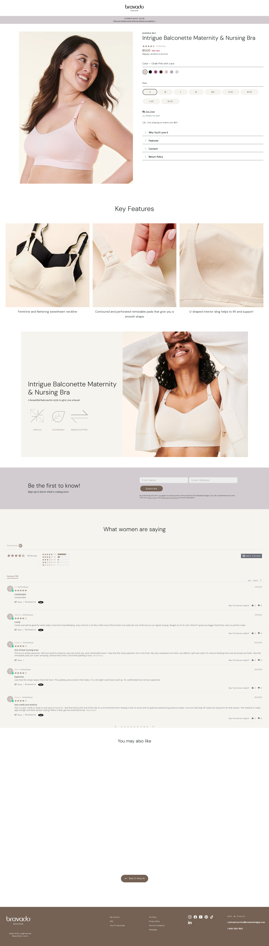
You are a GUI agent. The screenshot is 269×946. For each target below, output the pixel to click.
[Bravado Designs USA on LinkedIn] (190, 922)
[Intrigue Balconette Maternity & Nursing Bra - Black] (26, 850)
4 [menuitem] (131, 726)
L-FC (151, 101)
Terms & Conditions (156, 925)
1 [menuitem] (121, 726)
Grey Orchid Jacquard (172, 72)
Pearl (177, 72)
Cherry (161, 72)
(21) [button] (55, 557)
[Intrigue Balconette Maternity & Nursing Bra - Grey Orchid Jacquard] (47, 850)
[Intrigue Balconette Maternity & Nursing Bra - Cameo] (42, 850)
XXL (212, 92)
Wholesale (153, 930)
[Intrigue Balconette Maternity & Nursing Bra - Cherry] (37, 850)
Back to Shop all (136, 878)
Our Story (152, 917)
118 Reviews (161, 46)
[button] (251, 556)
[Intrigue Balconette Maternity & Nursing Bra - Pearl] (53, 850)
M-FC (249, 92)
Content (153, 148)
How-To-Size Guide (117, 925)
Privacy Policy (154, 921)
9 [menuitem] (147, 726)
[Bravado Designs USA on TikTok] (211, 917)
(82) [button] (55, 554)
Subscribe (151, 488)
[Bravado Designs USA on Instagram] (190, 917)
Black (150, 72)
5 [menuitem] (134, 726)
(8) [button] (55, 559)
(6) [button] (55, 562)
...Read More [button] (97, 655)
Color (158, 63)
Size (144, 83)
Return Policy (156, 156)
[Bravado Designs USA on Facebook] (195, 917)
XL (196, 92)
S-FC (231, 92)
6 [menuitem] (137, 726)
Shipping (145, 54)
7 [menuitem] (141, 726)
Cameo (166, 72)
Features (153, 140)
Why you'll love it (158, 132)
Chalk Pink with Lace (145, 72)
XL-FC (170, 101)
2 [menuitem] (124, 726)
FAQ (111, 921)
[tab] (12, 577)
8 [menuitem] (144, 726)
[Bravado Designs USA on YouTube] (200, 917)
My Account (115, 917)
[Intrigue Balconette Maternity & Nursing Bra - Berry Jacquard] (31, 850)
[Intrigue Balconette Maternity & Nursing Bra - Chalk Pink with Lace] (21, 850)
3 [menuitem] (128, 726)
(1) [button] (54, 565)
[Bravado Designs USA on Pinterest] (206, 917)
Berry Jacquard (156, 72)
